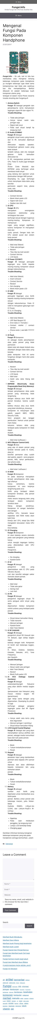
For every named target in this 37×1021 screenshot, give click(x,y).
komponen (8, 995)
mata (21, 998)
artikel (9, 979)
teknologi (18, 1006)
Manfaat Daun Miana (11, 940)
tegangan (12, 1006)
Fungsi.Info (18, 7)
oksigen (14, 1001)
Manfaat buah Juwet (11, 947)
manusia (15, 998)
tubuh (24, 1006)
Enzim (17, 982)
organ (20, 1001)
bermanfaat (19, 979)
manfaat (7, 998)
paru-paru (26, 1001)
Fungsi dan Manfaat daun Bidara (15, 962)
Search (5, 922)
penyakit (5, 1003)
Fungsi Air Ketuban (10, 969)
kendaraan (18, 992)
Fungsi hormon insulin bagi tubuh (15, 959)
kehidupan (5, 992)
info (19, 986)
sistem (26, 1003)
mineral (31, 998)
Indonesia (14, 986)
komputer (18, 995)
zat (12, 1009)
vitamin (6, 1009)
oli (17, 1001)
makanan (26, 995)
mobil (4, 1001)
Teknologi (9, 844)
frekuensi (22, 982)
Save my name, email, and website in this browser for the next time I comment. (19, 901)
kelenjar (11, 992)
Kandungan (14, 989)
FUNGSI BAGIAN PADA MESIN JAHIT (17, 965)
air (4, 980)
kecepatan (27, 989)
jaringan (6, 989)
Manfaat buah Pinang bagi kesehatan (17, 943)
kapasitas (22, 989)
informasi (25, 986)
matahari (26, 998)
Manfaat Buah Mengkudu (12, 937)
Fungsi (7, 986)
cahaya (27, 980)
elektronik (5, 982)
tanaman (5, 1006)
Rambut (16, 1003)
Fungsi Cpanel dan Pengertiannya (16, 950)
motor (9, 1001)
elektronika (12, 982)
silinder (21, 1003)
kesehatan (27, 992)
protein (11, 1003)
